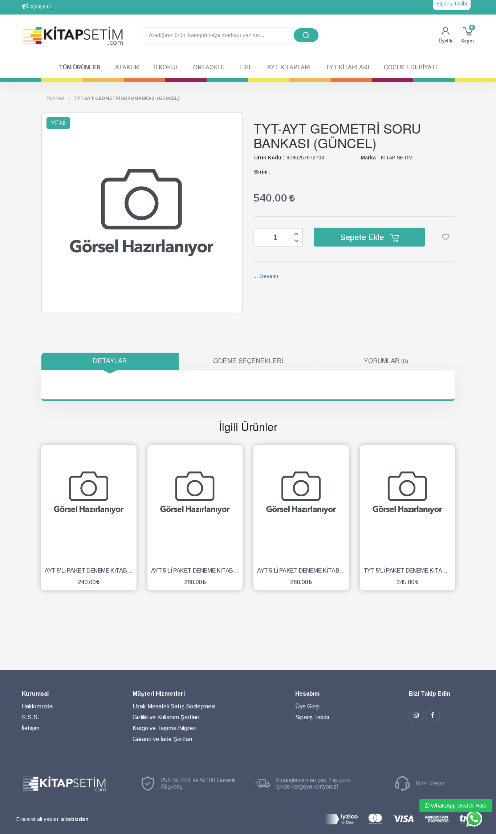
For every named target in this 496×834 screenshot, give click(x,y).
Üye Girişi (307, 706)
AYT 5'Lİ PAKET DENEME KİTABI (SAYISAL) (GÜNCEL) (303, 570)
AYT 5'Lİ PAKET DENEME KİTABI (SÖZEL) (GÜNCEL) (91, 570)
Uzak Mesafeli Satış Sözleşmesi (174, 706)
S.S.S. (30, 717)
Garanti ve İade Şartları (162, 739)
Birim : (262, 172)
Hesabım (307, 694)
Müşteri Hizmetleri (159, 694)
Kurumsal (35, 694)
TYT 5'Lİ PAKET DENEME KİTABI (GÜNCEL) (409, 570)
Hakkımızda (37, 706)
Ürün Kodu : (269, 157)
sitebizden (75, 819)
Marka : (370, 157)
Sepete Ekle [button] (363, 237)
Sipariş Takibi (312, 717)
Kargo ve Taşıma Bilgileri (164, 728)
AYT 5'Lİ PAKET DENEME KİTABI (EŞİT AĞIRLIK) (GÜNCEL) (197, 570)
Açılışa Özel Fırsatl (52, 6)
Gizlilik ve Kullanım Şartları (166, 717)
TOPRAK (55, 98)
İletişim (31, 728)
